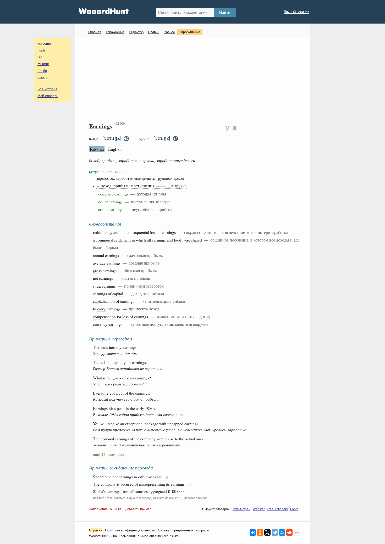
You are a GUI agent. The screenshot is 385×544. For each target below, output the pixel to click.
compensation (104, 316)
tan (39, 57)
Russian (97, 149)
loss (153, 232)
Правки (153, 32)
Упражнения (115, 32)
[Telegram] (275, 532)
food (177, 240)
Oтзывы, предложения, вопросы (183, 530)
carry (101, 308)
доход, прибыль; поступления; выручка (141, 185)
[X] (267, 532)
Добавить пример (138, 509)
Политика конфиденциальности (130, 530)
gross (97, 270)
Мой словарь (47, 96)
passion (43, 78)
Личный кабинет (296, 12)
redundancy (102, 232)
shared (196, 240)
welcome (44, 44)
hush (41, 50)
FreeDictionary (277, 509)
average (99, 263)
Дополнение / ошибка (105, 509)
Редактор (136, 32)
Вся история (47, 89)
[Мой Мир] (282, 532)
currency (100, 324)
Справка (95, 530)
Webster (259, 509)
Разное (169, 32)
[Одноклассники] (260, 532)
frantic (42, 71)
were (186, 240)
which (141, 240)
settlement (122, 240)
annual (98, 255)
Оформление (189, 32)
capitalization (104, 301)
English (115, 149)
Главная (94, 32)
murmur (43, 64)
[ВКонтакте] (253, 532)
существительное (106, 171)
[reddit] (289, 532)
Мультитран (241, 509)
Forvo (294, 509)
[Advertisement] (194, 80)
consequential (137, 232)
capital (117, 293)
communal (104, 240)
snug (97, 286)
